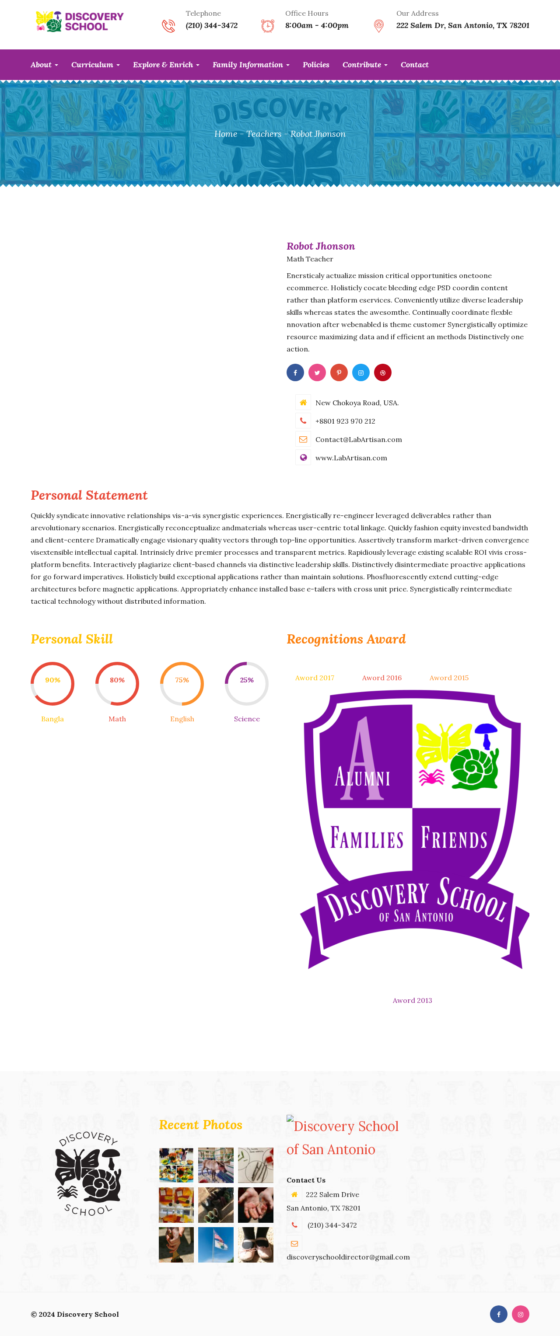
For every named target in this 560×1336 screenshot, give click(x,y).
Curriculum (93, 64)
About (42, 64)
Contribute (363, 64)
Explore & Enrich (164, 64)
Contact (415, 64)
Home (226, 133)
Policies (316, 64)
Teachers (264, 133)
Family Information (249, 64)
